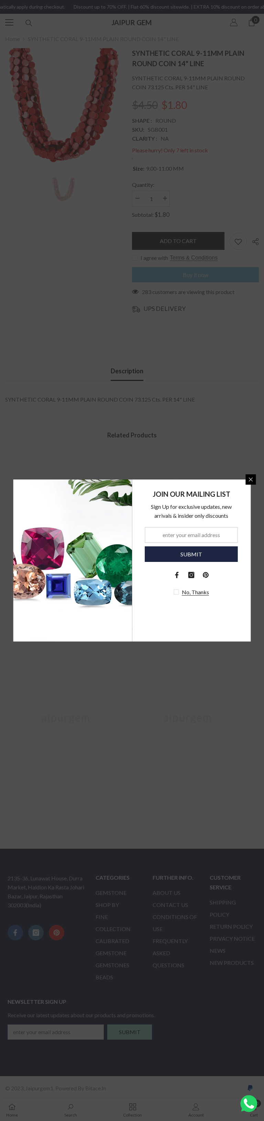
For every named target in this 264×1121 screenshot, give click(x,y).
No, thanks (195, 592)
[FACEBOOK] (177, 575)
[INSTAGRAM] (191, 575)
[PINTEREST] (206, 575)
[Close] (251, 479)
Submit (191, 554)
